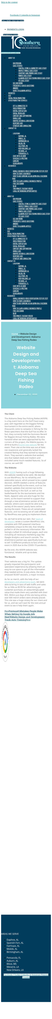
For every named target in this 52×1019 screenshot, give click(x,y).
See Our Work (18, 83)
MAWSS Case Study (25, 75)
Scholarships (18, 163)
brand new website (28, 444)
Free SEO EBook (18, 183)
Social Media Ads (19, 113)
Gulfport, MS (23, 146)
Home (15, 333)
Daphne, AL (22, 136)
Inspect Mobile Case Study (28, 70)
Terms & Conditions (26, 1006)
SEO (9, 95)
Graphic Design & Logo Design (23, 121)
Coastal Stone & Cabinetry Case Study (32, 68)
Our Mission (17, 63)
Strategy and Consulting (22, 126)
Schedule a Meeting (20, 158)
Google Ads (17, 118)
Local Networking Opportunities (25, 191)
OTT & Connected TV (20, 106)
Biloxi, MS (21, 143)
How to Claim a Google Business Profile (27, 181)
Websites (11, 93)
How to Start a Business (22, 173)
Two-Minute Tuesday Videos (23, 188)
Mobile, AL (22, 138)
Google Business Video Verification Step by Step (30, 171)
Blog (14, 186)
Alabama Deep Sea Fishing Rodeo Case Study (34, 78)
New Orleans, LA (24, 148)
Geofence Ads (18, 123)
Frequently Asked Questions (23, 85)
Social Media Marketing (16, 98)
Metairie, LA (22, 151)
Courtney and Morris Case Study (30, 73)
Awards (15, 88)
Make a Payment (39, 1003)
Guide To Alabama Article (22, 90)
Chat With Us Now (19, 156)
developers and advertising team (20, 581)
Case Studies (17, 65)
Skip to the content (9, 2)
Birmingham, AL (23, 141)
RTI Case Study (23, 80)
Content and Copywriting (22, 116)
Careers (16, 161)
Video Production (19, 108)
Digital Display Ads (20, 111)
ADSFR (12, 472)
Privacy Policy (9, 1006)
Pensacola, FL (23, 153)
